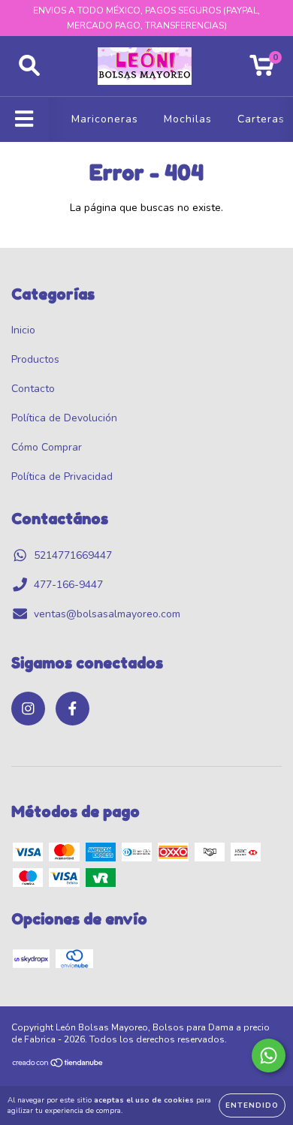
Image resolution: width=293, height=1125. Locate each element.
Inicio (23, 330)
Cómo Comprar (46, 447)
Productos (35, 359)
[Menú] (24, 119)
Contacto (33, 389)
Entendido (252, 1105)
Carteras (261, 119)
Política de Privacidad (62, 476)
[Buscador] (29, 66)
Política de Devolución (64, 418)
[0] (261, 70)
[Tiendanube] (58, 1065)
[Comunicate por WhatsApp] (268, 1055)
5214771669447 (73, 555)
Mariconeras (104, 119)
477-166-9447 (68, 585)
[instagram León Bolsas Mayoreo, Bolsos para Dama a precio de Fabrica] (28, 708)
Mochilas (188, 119)
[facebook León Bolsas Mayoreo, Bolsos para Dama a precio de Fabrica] (72, 708)
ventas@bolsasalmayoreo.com (107, 614)
